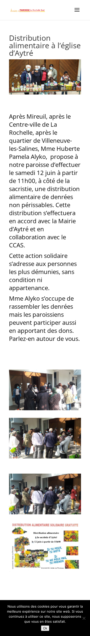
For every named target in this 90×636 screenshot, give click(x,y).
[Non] (83, 618)
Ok (45, 628)
